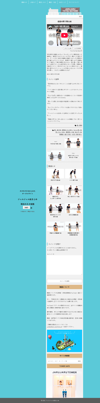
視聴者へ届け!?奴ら (65, 134)
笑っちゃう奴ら (60, 132)
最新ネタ (24, 2)
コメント (50, 254)
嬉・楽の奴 (57, 130)
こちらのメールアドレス (54, 327)
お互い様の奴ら (77, 134)
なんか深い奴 (78, 130)
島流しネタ (42, 2)
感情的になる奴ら (67, 130)
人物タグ (33, 2)
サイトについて (74, 2)
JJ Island (64, 342)
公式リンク (62, 2)
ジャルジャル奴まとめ (27, 199)
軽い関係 (79, 125)
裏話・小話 (52, 2)
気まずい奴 (78, 132)
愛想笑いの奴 (70, 132)
